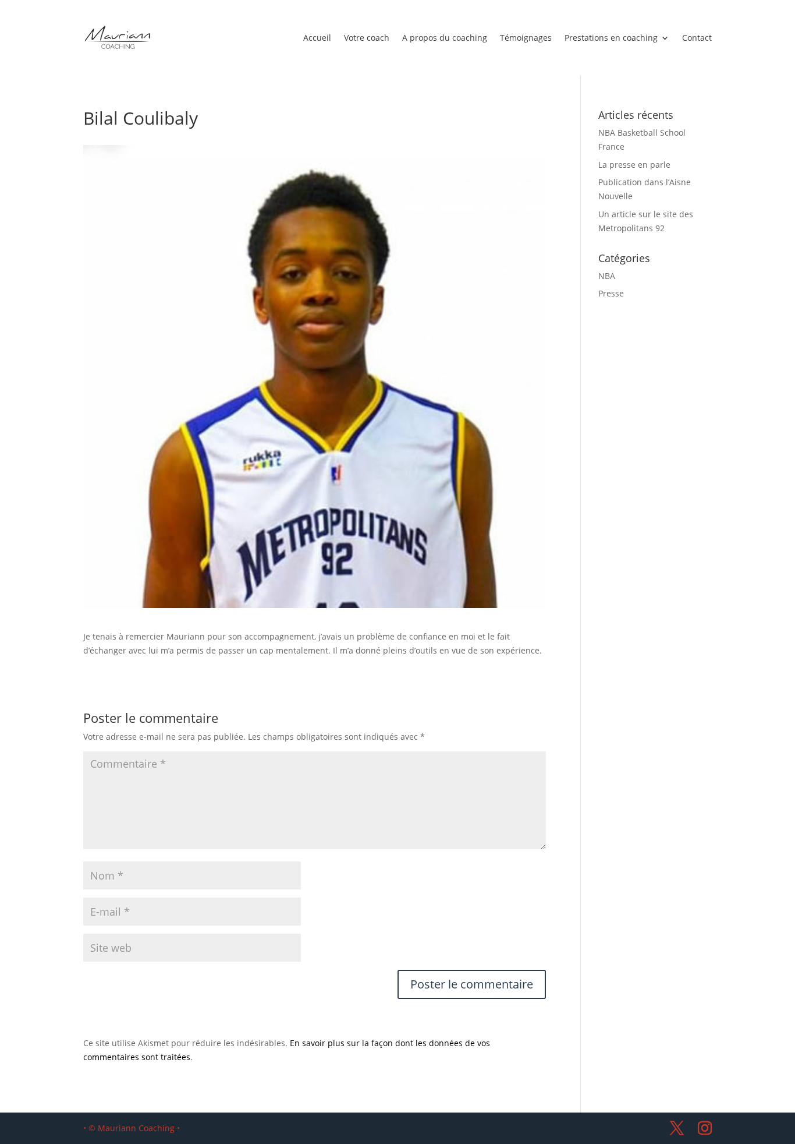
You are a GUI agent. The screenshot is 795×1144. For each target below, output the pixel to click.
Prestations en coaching (611, 37)
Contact (697, 37)
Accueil (317, 37)
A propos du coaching (444, 37)
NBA (606, 275)
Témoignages (526, 37)
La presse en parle (634, 164)
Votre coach (366, 37)
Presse (611, 293)
